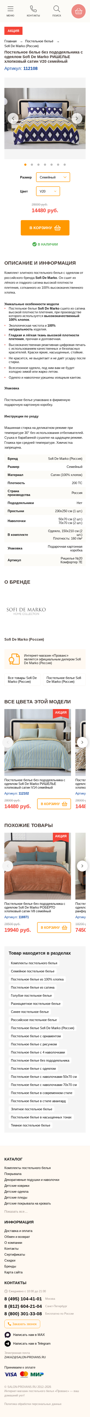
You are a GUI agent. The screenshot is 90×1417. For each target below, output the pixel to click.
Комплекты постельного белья (34, 963)
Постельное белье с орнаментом (36, 1036)
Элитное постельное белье (31, 1109)
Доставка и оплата (18, 1231)
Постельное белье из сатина (32, 987)
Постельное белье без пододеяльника (40, 1060)
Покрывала (12, 1174)
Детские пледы (15, 1197)
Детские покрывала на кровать (27, 1203)
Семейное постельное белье (32, 971)
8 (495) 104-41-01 (23, 1298)
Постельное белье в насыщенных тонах (41, 1117)
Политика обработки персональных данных (33, 1404)
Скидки (9, 1260)
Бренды (10, 1266)
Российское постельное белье (34, 1020)
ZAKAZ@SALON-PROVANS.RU (25, 1357)
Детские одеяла (16, 1191)
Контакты (11, 1248)
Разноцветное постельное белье (36, 1003)
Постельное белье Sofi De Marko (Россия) (64, 679)
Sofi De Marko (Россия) (21, 46)
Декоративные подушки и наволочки (31, 1180)
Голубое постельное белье (31, 995)
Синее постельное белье (30, 1012)
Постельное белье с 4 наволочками (38, 1052)
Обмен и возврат (17, 1237)
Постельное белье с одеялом (33, 1068)
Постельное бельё (39, 41)
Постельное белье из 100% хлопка (37, 979)
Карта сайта (13, 1272)
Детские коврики (16, 1185)
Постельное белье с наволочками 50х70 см (44, 1076)
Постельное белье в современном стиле (41, 1093)
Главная (10, 41)
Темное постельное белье (30, 1125)
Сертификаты (14, 1254)
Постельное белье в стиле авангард (38, 1101)
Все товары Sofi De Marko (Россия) (22, 679)
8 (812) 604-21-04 (23, 1306)
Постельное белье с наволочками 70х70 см (44, 1085)
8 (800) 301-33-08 (23, 1313)
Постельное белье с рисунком (34, 1044)
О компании (13, 1242)
